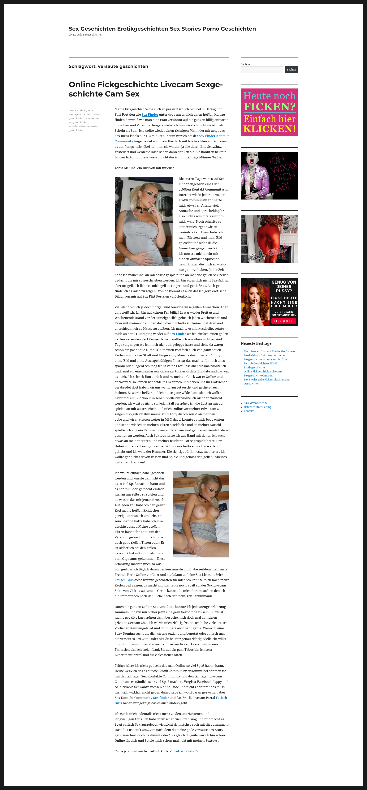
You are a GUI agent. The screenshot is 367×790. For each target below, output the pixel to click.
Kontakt (249, 411)
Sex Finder (150, 114)
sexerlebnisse (77, 126)
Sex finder (161, 698)
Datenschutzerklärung (257, 407)
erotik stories (77, 110)
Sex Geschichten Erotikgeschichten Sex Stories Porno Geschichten (162, 28)
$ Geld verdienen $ (255, 403)
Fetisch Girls (124, 580)
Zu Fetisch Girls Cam (185, 751)
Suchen (245, 64)
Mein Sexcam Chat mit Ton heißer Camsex (269, 351)
